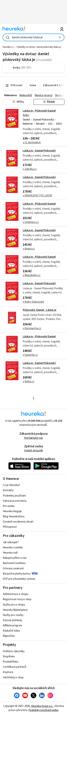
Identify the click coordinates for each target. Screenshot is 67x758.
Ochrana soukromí (13, 568)
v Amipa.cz (29, 249)
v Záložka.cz (30, 169)
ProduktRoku (10, 662)
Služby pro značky (13, 615)
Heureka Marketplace (15, 610)
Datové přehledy (12, 620)
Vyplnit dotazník (33, 451)
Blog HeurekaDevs (14, 516)
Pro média (8, 506)
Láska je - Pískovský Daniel (39, 111)
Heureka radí (10, 553)
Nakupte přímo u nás (15, 558)
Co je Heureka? (11, 485)
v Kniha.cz (28, 381)
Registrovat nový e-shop (17, 599)
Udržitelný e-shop (13, 677)
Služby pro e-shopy (14, 605)
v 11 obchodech (32, 142)
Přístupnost (10, 527)
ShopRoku (9, 656)
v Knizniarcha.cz (32, 328)
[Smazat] (59, 37)
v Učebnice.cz (31, 222)
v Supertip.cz (30, 355)
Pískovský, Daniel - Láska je (39, 310)
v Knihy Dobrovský (33, 302)
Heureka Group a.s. (42, 706)
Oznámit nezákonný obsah (18, 522)
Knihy (26, 115)
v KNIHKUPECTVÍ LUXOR (37, 196)
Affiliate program (12, 625)
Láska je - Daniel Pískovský (39, 151)
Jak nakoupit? (11, 542)
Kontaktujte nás (33, 438)
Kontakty (8, 490)
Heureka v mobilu (13, 547)
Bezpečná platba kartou (17, 574)
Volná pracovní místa (14, 501)
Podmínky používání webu (43, 710)
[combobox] (33, 37)
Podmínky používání (14, 496)
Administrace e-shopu (15, 594)
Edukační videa (11, 631)
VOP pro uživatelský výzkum (19, 579)
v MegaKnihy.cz (31, 275)
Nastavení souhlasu (14, 563)
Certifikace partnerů (14, 667)
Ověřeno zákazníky (14, 651)
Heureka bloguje (12, 511)
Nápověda (9, 636)
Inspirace (8, 672)
